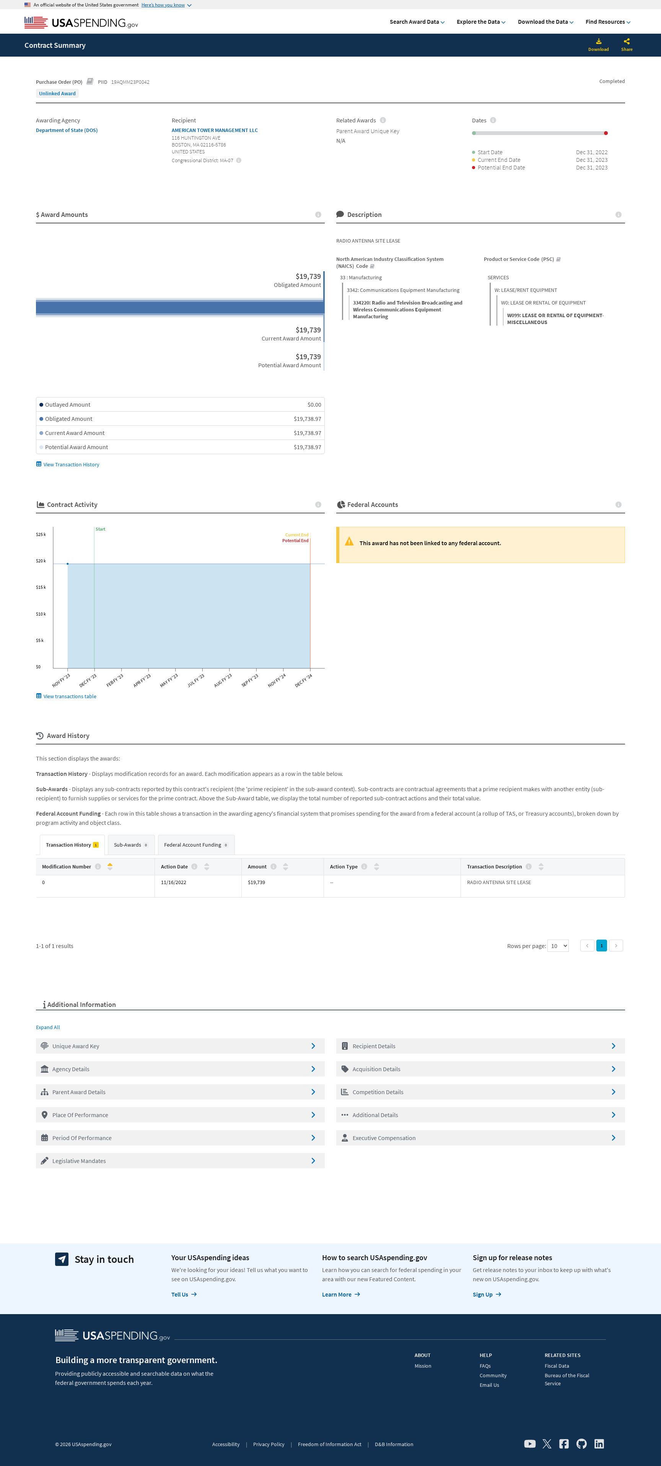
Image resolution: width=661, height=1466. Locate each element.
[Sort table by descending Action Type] (376, 868)
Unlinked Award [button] (57, 93)
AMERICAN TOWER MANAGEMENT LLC (215, 130)
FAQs (485, 1365)
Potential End (295, 540)
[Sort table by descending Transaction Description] (541, 868)
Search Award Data (414, 21)
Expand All (48, 1027)
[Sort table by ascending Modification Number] (109, 865)
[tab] (72, 845)
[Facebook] (564, 1444)
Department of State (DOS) (67, 130)
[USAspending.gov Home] (81, 23)
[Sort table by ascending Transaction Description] (541, 865)
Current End (297, 535)
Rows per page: (527, 946)
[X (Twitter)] (547, 1444)
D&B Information (394, 1444)
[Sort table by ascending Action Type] (376, 865)
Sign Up (483, 1294)
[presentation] (57, 93)
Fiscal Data (557, 1365)
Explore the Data (478, 21)
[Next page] (616, 945)
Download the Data (543, 21)
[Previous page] (587, 945)
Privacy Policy (269, 1444)
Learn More (337, 1294)
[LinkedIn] (599, 1444)
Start (100, 529)
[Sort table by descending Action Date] (206, 868)
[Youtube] (530, 1444)
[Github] (581, 1444)
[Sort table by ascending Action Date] (206, 865)
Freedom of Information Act (329, 1444)
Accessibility (226, 1444)
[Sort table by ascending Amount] (285, 865)
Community (493, 1375)
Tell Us (179, 1294)
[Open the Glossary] (90, 82)
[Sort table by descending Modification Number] (109, 868)
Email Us (489, 1384)
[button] (180, 1046)
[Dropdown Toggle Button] (627, 42)
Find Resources (605, 21)
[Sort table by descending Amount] (285, 868)
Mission (423, 1365)
